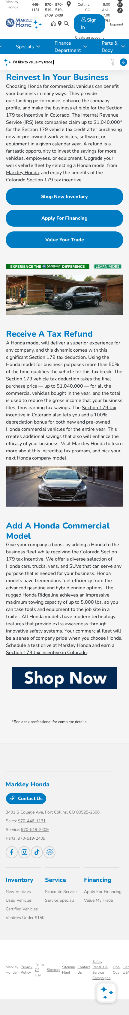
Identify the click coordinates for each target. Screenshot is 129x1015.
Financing (97, 880)
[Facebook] (12, 852)
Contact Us (30, 798)
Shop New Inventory (64, 196)
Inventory (19, 880)
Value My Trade (98, 900)
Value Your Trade (64, 240)
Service (55, 880)
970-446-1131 (32, 821)
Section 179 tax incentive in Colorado (46, 652)
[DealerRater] (50, 852)
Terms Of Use (39, 970)
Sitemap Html (68, 970)
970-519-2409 (35, 829)
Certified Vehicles (22, 909)
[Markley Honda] (20, 23)
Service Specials (60, 900)
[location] (69, 5)
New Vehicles (18, 891)
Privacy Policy (26, 970)
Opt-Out (116, 970)
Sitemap (53, 969)
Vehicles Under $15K (25, 918)
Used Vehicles (19, 900)
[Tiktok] (37, 852)
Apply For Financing (64, 218)
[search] (66, 24)
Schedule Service (60, 891)
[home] (54, 24)
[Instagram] (120, 4)
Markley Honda (22, 172)
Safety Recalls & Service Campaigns (101, 969)
